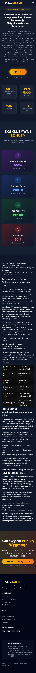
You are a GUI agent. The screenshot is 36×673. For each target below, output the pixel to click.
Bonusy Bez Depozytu (9, 599)
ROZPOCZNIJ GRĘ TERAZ (18, 562)
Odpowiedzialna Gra (8, 616)
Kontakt (4, 614)
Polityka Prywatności (8, 619)
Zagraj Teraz (18, 72)
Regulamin (5, 622)
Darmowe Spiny (7, 602)
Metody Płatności (7, 605)
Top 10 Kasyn (6, 597)
